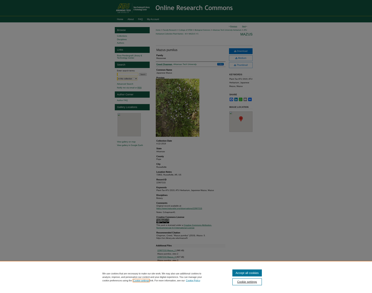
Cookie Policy (193, 280)
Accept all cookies (247, 273)
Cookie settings (141, 280)
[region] (186, 277)
